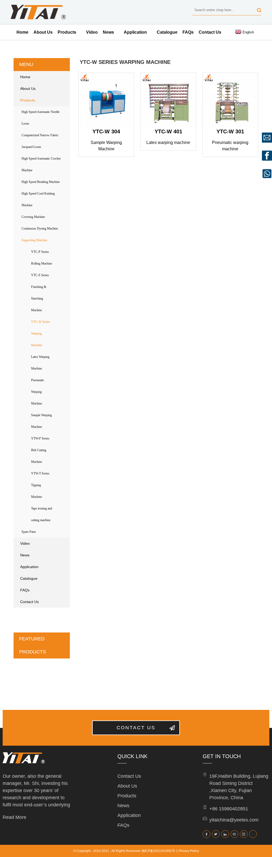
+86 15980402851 (228, 808)
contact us (136, 727)
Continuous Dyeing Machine (40, 228)
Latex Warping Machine (40, 362)
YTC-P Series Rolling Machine (41, 257)
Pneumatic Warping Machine (37, 391)
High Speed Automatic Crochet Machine (41, 164)
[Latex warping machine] (168, 100)
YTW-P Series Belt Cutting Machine (40, 450)
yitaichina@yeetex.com (233, 820)
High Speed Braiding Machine (41, 182)
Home (22, 32)
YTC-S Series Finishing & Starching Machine (40, 292)
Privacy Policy (189, 851)
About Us (43, 32)
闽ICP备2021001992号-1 (160, 851)
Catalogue (167, 32)
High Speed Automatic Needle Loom (41, 117)
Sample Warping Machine (41, 421)
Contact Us (210, 32)
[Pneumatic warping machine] (230, 100)
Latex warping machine (168, 142)
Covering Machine (33, 217)
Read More (14, 817)
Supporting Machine (34, 240)
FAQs (188, 32)
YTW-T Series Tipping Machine (40, 485)
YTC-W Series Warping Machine (40, 333)
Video (92, 32)
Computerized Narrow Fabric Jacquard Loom (40, 141)
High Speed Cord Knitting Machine (38, 199)
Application (135, 32)
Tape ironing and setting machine (41, 514)
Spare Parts (29, 532)
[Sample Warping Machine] (106, 100)
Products (67, 32)
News (108, 32)
